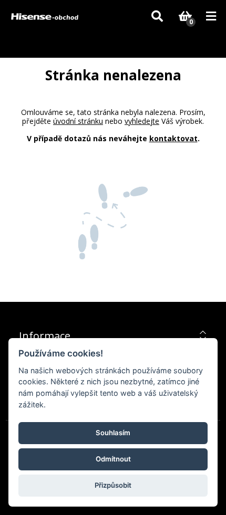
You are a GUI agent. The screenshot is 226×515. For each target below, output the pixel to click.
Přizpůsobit (113, 485)
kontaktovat (173, 138)
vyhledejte (142, 121)
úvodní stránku (78, 121)
